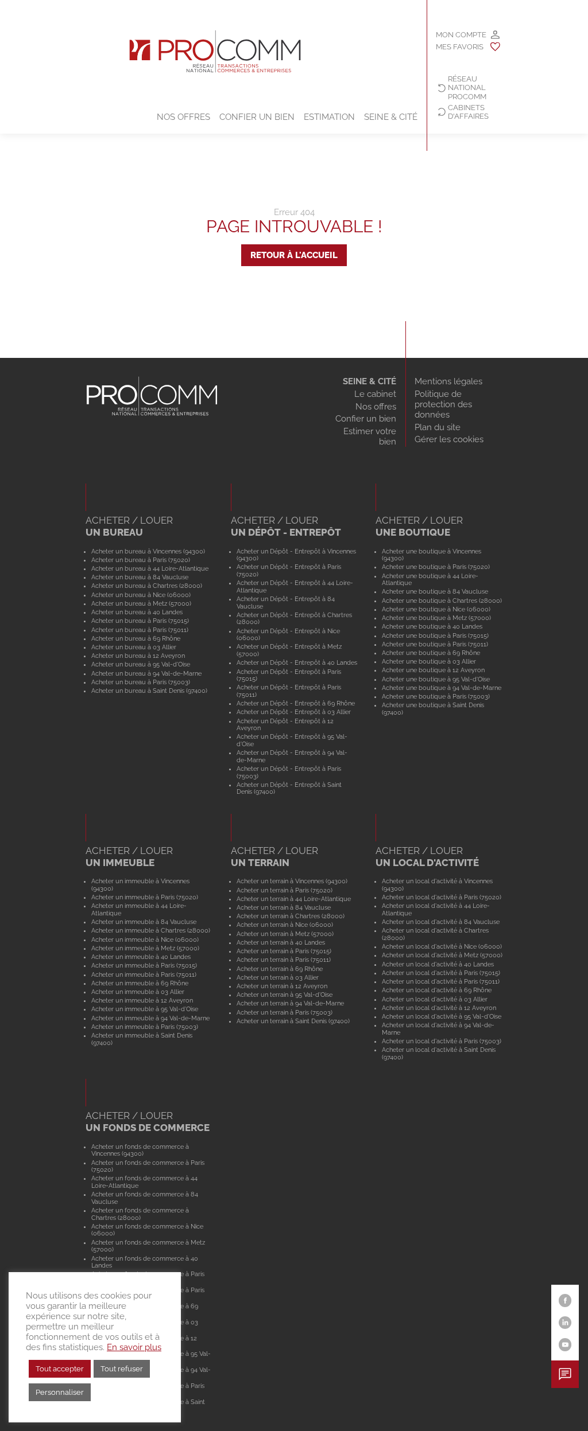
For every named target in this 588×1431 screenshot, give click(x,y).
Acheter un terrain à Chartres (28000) (291, 916)
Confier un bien (257, 117)
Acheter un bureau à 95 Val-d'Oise (140, 664)
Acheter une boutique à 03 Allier (429, 661)
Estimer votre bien (369, 436)
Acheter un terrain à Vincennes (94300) (292, 881)
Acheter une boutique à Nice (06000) (436, 609)
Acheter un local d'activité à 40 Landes (438, 964)
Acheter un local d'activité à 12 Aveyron (439, 1007)
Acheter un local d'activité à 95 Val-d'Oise (441, 1016)
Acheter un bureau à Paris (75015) (140, 620)
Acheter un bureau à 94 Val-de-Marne (146, 673)
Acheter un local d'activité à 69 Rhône (437, 990)
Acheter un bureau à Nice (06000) (141, 594)
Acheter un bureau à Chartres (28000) (146, 585)
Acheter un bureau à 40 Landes (137, 612)
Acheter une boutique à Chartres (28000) (442, 600)
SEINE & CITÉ (369, 381)
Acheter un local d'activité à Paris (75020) (441, 897)
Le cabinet (375, 394)
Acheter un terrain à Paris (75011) (284, 959)
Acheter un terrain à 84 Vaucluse (284, 907)
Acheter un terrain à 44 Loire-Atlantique (294, 898)
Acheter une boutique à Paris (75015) (435, 635)
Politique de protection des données (443, 404)
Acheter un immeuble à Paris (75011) (143, 974)
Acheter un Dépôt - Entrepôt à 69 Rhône (296, 703)
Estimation (329, 117)
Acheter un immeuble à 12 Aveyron (142, 1000)
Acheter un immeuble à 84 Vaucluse (143, 921)
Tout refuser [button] (121, 1368)
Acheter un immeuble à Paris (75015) (144, 965)
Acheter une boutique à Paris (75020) (436, 566)
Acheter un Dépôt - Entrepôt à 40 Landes (297, 662)
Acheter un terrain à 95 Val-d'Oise (284, 994)
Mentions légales (448, 381)
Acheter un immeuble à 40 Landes (141, 956)
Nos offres (183, 117)
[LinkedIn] (565, 1322)
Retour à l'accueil (294, 255)
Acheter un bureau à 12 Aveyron (138, 655)
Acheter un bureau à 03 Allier (133, 647)
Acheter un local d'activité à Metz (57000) (442, 955)
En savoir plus (134, 1347)
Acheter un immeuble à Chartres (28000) (150, 930)
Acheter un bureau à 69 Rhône (135, 638)
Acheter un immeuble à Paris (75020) (144, 897)
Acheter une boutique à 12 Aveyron (433, 669)
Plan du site (438, 427)
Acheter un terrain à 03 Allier (278, 977)
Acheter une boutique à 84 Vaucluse (435, 591)
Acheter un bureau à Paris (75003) (140, 682)
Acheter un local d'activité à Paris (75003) (441, 1041)
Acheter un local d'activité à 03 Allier (435, 999)
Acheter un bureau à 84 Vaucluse (139, 577)
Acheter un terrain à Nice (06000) (285, 924)
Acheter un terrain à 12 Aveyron (282, 985)
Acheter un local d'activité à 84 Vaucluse (441, 921)
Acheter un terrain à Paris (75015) (284, 950)
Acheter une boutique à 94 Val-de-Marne (441, 687)
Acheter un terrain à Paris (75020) (284, 890)
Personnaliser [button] (60, 1392)
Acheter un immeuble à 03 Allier (137, 991)
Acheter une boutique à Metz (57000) (436, 617)
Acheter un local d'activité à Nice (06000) (442, 946)
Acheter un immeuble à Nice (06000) (145, 939)
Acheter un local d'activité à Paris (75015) (441, 972)
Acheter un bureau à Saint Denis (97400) (149, 690)
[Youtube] (565, 1344)
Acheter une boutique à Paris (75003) (436, 696)
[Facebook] (565, 1300)
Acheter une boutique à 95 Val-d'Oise (436, 679)
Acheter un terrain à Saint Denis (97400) (293, 1020)
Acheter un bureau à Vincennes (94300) (148, 551)
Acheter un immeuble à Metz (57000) (145, 948)
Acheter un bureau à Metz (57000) (141, 603)
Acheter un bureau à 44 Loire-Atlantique (149, 568)
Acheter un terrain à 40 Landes (281, 942)
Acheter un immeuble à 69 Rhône (139, 983)
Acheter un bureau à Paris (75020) (140, 559)
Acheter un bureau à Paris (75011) (139, 629)
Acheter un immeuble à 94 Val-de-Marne (150, 1018)
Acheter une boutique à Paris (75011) (435, 644)
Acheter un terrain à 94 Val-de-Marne (290, 1003)
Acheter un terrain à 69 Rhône (280, 968)
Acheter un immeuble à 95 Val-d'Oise (144, 1008)
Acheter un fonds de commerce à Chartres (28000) (140, 1214)
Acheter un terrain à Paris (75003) (284, 1012)
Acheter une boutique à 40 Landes (432, 626)
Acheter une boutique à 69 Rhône (431, 652)
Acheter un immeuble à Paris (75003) (144, 1026)
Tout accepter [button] (60, 1368)
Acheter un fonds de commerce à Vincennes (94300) (140, 1150)
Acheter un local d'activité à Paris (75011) (441, 981)
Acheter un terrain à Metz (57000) (285, 933)
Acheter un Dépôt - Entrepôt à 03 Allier (294, 711)
